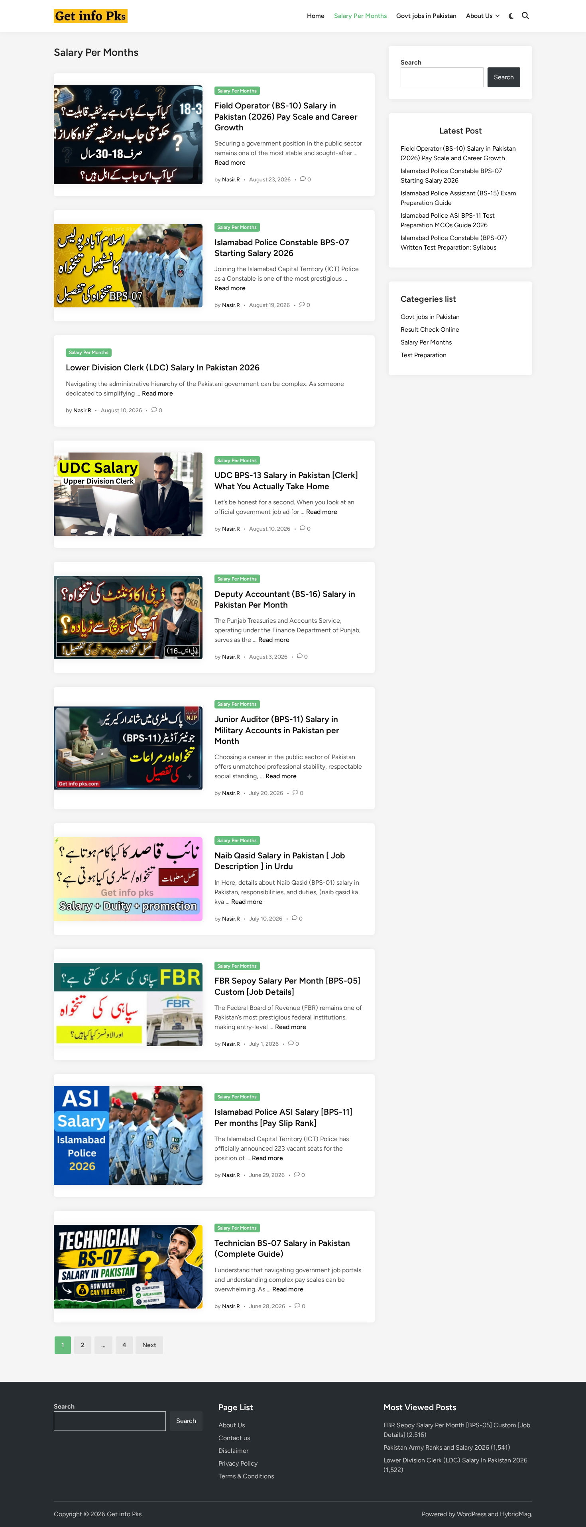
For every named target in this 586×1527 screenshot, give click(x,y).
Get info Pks (124, 1514)
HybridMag (515, 1514)
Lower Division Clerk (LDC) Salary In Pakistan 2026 (163, 367)
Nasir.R (231, 179)
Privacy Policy (238, 1463)
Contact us (234, 1438)
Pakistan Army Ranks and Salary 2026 (436, 1447)
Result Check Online (430, 329)
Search (411, 62)
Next (149, 1345)
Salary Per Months (360, 16)
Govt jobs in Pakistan (426, 16)
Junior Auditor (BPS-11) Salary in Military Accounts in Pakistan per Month (276, 730)
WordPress (471, 1514)
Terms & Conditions (246, 1476)
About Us (479, 16)
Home (315, 16)
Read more (230, 162)
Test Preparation (423, 355)
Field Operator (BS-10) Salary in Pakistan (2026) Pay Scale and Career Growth (286, 116)
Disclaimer (233, 1450)
